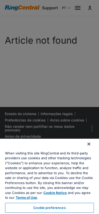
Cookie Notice (55, 193)
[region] (49, 176)
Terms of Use (26, 197)
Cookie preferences (49, 208)
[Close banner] (88, 144)
